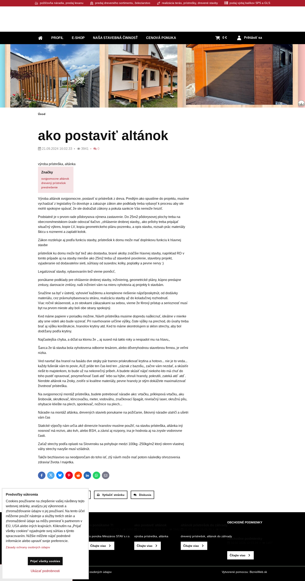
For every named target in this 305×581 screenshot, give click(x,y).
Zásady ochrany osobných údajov (89, 572)
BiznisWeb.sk (258, 572)
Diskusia (145, 494)
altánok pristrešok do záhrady (204, 525)
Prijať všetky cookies (45, 561)
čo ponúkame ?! (100, 525)
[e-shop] (152, 76)
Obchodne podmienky (244, 538)
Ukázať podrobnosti (45, 571)
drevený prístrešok (53, 183)
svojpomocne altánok (55, 178)
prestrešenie (49, 187)
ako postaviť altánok (150, 525)
